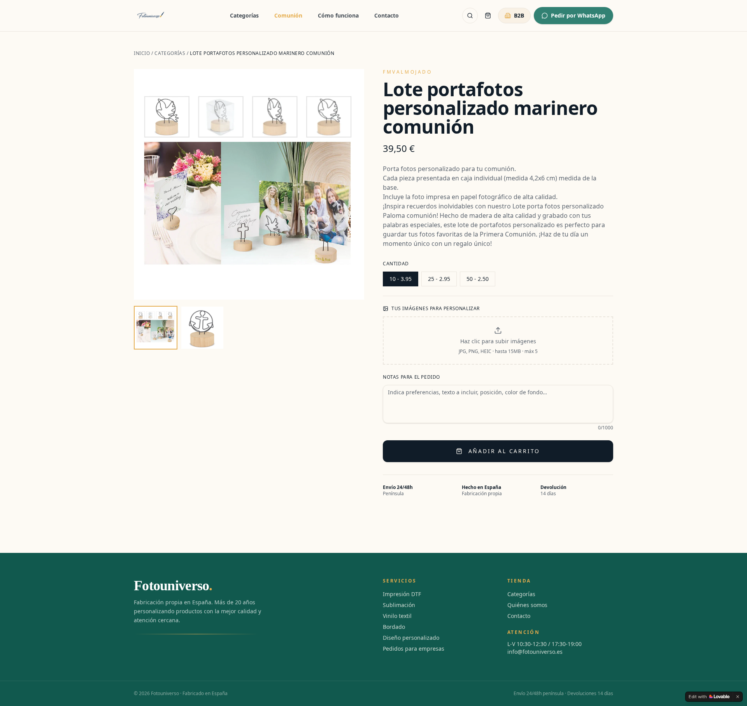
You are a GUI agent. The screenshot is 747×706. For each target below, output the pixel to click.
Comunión (288, 15)
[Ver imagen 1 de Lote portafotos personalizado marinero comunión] (155, 327)
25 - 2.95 (439, 278)
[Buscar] (470, 15)
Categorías (244, 15)
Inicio (142, 53)
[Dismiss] (737, 696)
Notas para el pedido (411, 377)
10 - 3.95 (400, 278)
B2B (519, 15)
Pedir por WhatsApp (578, 15)
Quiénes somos (527, 605)
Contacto (386, 15)
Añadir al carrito (504, 451)
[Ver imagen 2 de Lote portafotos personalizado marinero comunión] (202, 327)
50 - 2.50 (477, 278)
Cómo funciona (338, 15)
